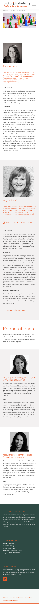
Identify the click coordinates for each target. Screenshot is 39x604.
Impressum (21, 597)
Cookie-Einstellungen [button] (12, 600)
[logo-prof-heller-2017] (16, 4)
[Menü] (33, 4)
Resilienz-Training (8, 546)
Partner (5, 600)
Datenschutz (28, 597)
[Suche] (28, 4)
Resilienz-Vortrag (8, 543)
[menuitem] (28, 4)
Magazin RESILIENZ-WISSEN (11, 553)
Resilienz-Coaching (9, 548)
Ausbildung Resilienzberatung (12, 550)
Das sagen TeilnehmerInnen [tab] (16, 310)
